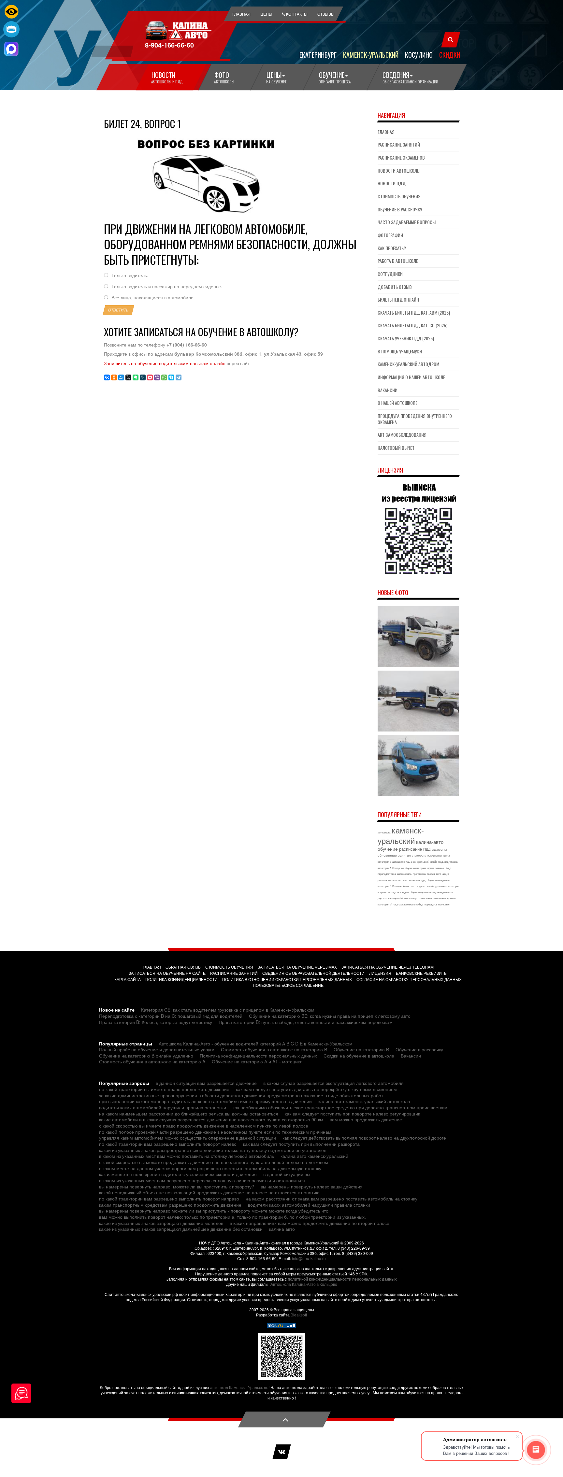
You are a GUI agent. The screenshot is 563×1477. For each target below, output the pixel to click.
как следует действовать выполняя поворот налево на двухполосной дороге (364, 1137)
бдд (448, 868)
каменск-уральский (401, 835)
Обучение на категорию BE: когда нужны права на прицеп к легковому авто (330, 1016)
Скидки (449, 54)
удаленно (440, 886)
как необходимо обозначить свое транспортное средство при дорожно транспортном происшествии (340, 1107)
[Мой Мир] (121, 377)
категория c (384, 868)
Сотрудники (390, 273)
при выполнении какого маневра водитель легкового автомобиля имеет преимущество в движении (205, 1101)
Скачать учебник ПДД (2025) (406, 338)
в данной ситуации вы (286, 1174)
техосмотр (410, 898)
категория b (384, 861)
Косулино (419, 54)
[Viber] (157, 377)
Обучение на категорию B (361, 1049)
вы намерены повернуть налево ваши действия (312, 1186)
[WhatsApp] (164, 377)
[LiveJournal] (143, 377)
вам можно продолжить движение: (366, 1119)
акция (445, 873)
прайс (433, 861)
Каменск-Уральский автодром (408, 364)
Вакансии (387, 390)
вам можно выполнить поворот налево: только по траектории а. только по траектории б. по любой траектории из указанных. (232, 1217)
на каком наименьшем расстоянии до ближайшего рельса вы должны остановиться (188, 1113)
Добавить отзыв (395, 286)
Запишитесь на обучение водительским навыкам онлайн (164, 363)
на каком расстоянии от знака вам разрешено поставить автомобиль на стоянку (331, 1198)
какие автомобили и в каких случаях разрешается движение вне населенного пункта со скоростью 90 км (211, 1119)
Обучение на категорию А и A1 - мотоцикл (257, 1061)
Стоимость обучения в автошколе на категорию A (152, 1061)
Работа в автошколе (398, 260)
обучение (388, 848)
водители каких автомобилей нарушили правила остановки (162, 1107)
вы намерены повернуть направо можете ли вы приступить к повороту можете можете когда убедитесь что (213, 1210)
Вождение (398, 868)
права (430, 868)
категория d (384, 886)
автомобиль (404, 873)
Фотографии (390, 235)
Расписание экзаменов (401, 157)
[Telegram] (178, 377)
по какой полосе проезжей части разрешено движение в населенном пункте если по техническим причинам (215, 1132)
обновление (387, 855)
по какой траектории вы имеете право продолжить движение (164, 1089)
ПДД (426, 849)
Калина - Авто (400, 886)
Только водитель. (129, 275)
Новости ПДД (392, 183)
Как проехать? (392, 248)
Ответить (118, 310)
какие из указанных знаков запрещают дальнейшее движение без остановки (181, 1229)
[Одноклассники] (114, 377)
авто (438, 873)
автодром (393, 892)
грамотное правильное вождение (436, 898)
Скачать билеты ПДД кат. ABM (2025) (414, 312)
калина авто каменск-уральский (314, 1156)
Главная (386, 131)
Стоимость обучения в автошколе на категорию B (274, 1049)
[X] (128, 377)
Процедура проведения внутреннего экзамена (415, 418)
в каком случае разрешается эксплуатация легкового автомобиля (333, 1083)
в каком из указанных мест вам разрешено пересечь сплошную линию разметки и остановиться (202, 1180)
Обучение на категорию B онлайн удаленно (146, 1055)
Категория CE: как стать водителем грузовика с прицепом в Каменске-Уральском (227, 1009)
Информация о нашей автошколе (411, 377)
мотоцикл (444, 904)
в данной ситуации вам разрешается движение (206, 1083)
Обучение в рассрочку (400, 209)
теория (431, 873)
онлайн (430, 886)
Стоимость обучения (399, 196)
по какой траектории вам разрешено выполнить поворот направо (169, 1198)
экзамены (439, 849)
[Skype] (171, 377)
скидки (404, 892)
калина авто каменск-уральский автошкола (364, 1101)
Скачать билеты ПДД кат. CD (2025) (412, 325)
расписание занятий (389, 880)
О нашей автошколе (397, 402)
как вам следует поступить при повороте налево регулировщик (352, 1113)
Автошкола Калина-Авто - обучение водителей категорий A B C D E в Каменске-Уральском (256, 1043)
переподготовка (387, 873)
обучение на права (415, 868)
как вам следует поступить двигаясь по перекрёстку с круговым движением (316, 1089)
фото (413, 886)
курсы (421, 886)
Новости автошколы (399, 170)
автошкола (384, 832)
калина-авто (429, 841)
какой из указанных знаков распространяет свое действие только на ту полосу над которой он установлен (212, 1150)
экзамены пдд (417, 880)
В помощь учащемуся (400, 351)
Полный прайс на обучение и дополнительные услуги (156, 1049)
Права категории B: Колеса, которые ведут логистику (155, 1022)
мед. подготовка (447, 861)
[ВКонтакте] (107, 377)
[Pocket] (150, 377)
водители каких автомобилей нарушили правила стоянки (309, 1204)
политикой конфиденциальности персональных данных (342, 1279)
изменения (434, 855)
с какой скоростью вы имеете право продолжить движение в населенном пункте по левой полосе (203, 1125)
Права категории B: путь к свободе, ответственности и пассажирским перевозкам (306, 1022)
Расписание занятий (399, 144)
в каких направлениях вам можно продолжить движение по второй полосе (309, 1223)
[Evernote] (135, 377)
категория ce (395, 898)
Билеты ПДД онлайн (398, 299)
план (404, 880)
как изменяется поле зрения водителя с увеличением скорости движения (178, 1174)
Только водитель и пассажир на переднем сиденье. (166, 286)
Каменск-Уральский (370, 54)
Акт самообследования (402, 434)
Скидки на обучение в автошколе (359, 1055)
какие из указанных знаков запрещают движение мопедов (161, 1223)
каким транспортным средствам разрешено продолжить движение (170, 1204)
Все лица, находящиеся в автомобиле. (153, 297)
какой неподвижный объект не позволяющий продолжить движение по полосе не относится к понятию (209, 1192)
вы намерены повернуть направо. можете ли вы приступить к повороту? (176, 1186)
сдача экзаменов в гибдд (408, 904)
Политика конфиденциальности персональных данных (258, 1055)
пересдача (431, 904)
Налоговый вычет (396, 447)
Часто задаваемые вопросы (407, 222)
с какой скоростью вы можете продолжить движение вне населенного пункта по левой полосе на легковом (213, 1162)
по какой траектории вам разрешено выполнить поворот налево (168, 1144)
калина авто (282, 1229)
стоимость (419, 855)
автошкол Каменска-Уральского (239, 1387)
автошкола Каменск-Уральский (410, 861)
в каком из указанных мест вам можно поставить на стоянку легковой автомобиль (186, 1156)
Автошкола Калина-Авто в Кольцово (303, 1284)
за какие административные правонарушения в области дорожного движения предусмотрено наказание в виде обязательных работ (241, 1095)
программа (419, 873)
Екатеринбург (318, 54)
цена (446, 855)
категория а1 (385, 904)
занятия (404, 855)
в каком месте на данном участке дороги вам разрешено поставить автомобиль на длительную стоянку (210, 1168)
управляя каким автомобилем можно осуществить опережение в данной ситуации (187, 1137)
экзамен (440, 868)
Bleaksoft (299, 1314)
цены (383, 892)
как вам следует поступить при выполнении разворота (301, 1144)
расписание (410, 849)
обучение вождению (438, 880)
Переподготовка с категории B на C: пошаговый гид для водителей (170, 1016)
